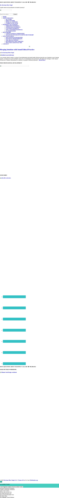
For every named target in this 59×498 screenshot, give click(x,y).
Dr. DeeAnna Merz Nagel (6, 5)
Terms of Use (21, 480)
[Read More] (42, 60)
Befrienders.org (34, 480)
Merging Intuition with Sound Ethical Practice (17, 49)
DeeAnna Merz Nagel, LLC (10, 480)
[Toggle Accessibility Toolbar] (1, 481)
